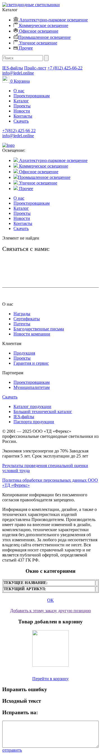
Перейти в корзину (50, 678)
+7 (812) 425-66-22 (64, 68)
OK (50, 600)
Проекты (22, 105)
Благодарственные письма (38, 328)
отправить (12, 750)
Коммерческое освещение (43, 25)
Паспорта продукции (33, 421)
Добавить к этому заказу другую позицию (50, 610)
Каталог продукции (32, 406)
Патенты (21, 323)
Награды (21, 313)
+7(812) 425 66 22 (19, 130)
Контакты (22, 116)
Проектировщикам (31, 95)
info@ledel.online (18, 73)
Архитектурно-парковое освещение (53, 19)
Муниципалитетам (31, 387)
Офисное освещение (38, 31)
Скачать (21, 121)
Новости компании (31, 334)
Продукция (24, 353)
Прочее (25, 48)
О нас (18, 90)
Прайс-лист (35, 68)
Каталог (21, 100)
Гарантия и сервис (31, 363)
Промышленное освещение (44, 37)
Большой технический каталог (42, 411)
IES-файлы (12, 68)
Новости (21, 111)
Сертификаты (26, 318)
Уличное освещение (37, 42)
